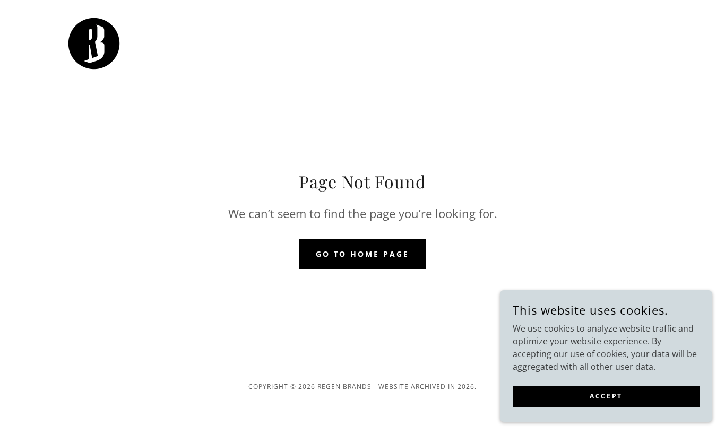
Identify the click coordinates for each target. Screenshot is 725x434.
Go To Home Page (363, 254)
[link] (93, 42)
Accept (606, 396)
